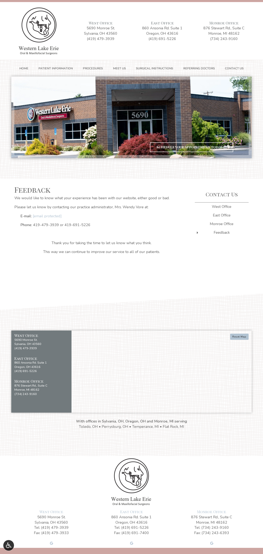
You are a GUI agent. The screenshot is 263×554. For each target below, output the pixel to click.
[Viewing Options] (8, 545)
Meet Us (119, 68)
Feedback (222, 232)
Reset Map (239, 336)
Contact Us (234, 68)
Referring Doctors (199, 68)
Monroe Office (224, 23)
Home (23, 68)
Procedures (93, 68)
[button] (41, 342)
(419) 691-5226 (162, 38)
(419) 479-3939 (100, 38)
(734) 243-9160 (224, 38)
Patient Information (55, 68)
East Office (162, 23)
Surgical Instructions (154, 68)
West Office (101, 23)
